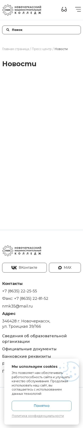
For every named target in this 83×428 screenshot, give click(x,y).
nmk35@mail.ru (17, 306)
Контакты (12, 283)
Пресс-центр (42, 49)
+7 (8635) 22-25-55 (19, 291)
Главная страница (15, 49)
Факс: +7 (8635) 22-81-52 (25, 298)
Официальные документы (29, 349)
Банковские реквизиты (26, 356)
